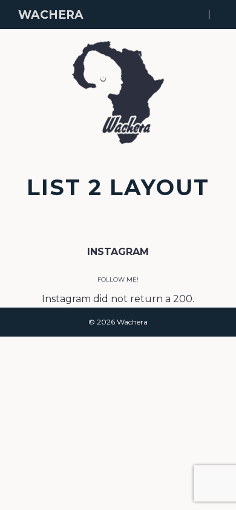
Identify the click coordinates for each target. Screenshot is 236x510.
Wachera (51, 15)
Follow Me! (118, 279)
